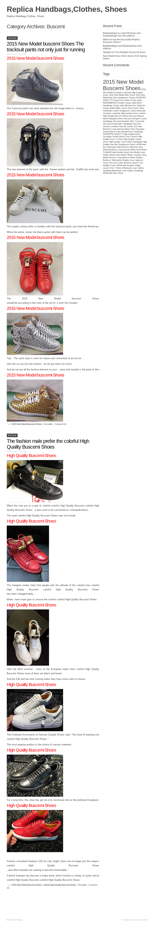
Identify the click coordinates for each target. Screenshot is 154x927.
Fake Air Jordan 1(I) (128, 126)
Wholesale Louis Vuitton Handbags (127, 170)
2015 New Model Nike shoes (122, 95)
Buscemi (12, 38)
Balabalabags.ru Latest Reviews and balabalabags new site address (121, 34)
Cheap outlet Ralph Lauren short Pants (120, 108)
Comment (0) (60, 424)
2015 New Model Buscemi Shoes (27, 424)
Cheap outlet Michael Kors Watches (129, 105)
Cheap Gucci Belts (121, 100)
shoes (106, 163)
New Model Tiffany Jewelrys (129, 155)
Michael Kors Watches (128, 147)
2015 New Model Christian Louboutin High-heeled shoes (124, 92)
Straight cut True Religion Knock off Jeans (124, 52)
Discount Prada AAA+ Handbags (117, 124)
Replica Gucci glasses (133, 160)
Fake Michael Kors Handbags (129, 132)
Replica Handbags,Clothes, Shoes (67, 9)
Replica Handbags (14, 920)
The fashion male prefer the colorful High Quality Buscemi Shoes (48, 444)
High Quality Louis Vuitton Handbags (125, 142)
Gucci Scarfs (131, 136)
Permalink (48, 424)
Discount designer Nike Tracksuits (128, 121)
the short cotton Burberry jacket (123, 163)
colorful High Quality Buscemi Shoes (59, 885)
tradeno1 (144, 920)
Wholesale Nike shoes (113, 173)
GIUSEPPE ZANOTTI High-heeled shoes (121, 134)
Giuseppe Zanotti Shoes (114, 136)
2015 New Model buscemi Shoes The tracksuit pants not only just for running (46, 46)
